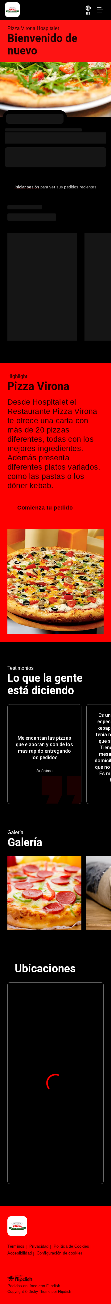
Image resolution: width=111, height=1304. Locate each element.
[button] (88, 9)
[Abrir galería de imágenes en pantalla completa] (44, 893)
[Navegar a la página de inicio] (44, 10)
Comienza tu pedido (45, 508)
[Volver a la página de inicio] (17, 1226)
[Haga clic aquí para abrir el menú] (100, 10)
